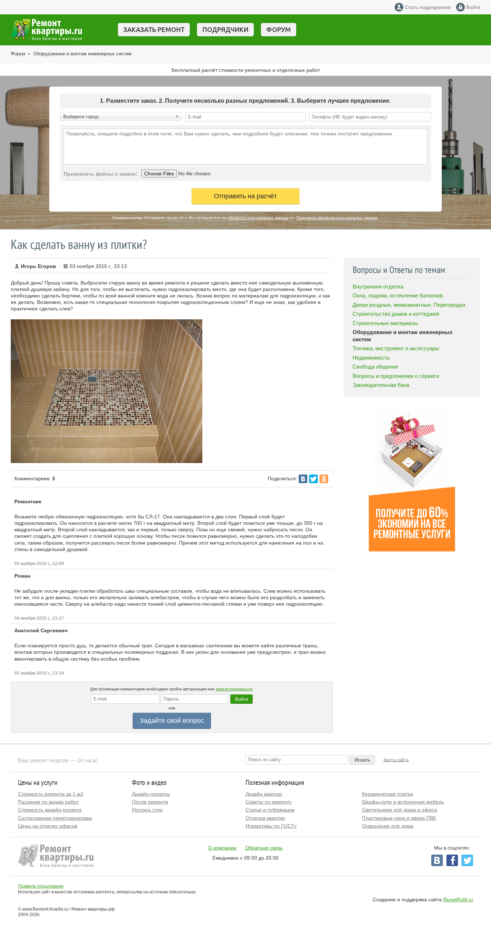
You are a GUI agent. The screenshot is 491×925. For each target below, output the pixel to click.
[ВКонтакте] (303, 479)
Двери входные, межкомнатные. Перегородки (409, 305)
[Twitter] (313, 479)
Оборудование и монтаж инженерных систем (82, 53)
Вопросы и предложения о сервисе (396, 376)
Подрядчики (225, 29)
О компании (222, 848)
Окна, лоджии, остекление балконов (398, 295)
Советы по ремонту (269, 802)
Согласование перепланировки (55, 818)
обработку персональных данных (258, 218)
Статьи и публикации (270, 810)
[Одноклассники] (324, 479)
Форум (278, 29)
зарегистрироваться (233, 689)
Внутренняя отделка (378, 286)
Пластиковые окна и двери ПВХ (399, 818)
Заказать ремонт (153, 29)
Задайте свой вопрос (172, 720)
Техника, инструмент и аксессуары (396, 348)
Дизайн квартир (264, 794)
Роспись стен (147, 810)
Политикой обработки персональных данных (337, 218)
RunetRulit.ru (458, 899)
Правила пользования (41, 886)
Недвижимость (371, 358)
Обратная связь (264, 848)
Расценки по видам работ (48, 802)
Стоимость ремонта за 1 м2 (50, 794)
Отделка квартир (265, 818)
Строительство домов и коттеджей (396, 314)
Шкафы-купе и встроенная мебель (403, 802)
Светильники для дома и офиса (399, 810)
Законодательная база (381, 385)
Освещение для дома (387, 826)
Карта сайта (396, 759)
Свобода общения (375, 367)
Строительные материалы (385, 323)
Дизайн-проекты (151, 794)
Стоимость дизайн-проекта (50, 810)
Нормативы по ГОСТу (271, 826)
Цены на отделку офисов (47, 826)
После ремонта (150, 802)
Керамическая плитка (387, 794)
